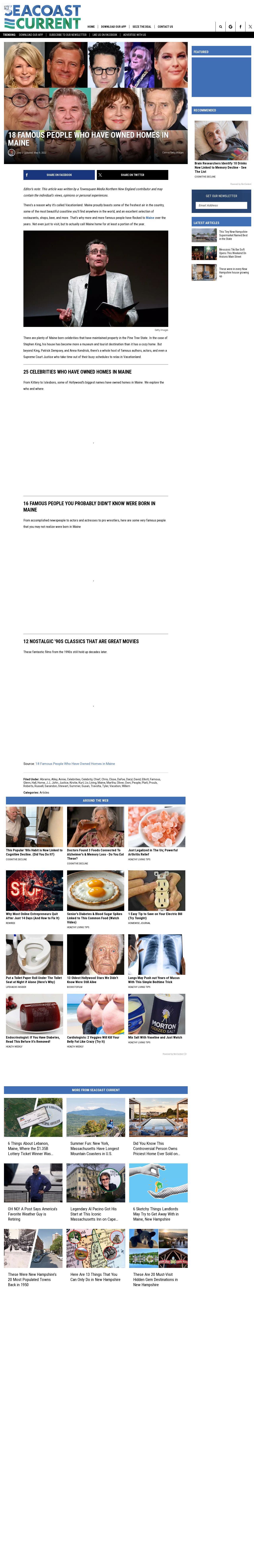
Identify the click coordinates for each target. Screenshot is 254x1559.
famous (155, 779)
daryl (129, 779)
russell (39, 786)
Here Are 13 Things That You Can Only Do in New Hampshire (95, 1277)
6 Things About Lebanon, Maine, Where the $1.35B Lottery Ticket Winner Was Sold (29, 1148)
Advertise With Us (134, 34)
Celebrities (73, 779)
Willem (126, 786)
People (136, 782)
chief (97, 779)
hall (34, 782)
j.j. (48, 782)
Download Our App (31, 34)
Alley (54, 779)
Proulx (153, 782)
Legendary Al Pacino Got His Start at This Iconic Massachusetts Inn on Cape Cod (93, 1214)
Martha (111, 782)
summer (74, 786)
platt (145, 782)
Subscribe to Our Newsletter (68, 34)
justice (63, 782)
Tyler (105, 786)
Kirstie (73, 782)
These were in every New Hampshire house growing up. (234, 272)
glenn (27, 782)
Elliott (145, 779)
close (112, 779)
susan (85, 786)
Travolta (96, 786)
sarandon (51, 786)
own (128, 782)
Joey (19, 152)
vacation (115, 786)
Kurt (81, 782)
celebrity (87, 779)
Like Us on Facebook (105, 34)
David (137, 779)
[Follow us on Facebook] (240, 27)
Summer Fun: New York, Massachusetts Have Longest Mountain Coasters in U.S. (94, 1148)
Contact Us (165, 26)
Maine (150, 218)
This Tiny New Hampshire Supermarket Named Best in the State (233, 235)
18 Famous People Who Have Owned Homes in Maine (75, 764)
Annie (62, 779)
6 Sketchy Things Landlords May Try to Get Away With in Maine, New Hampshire (156, 1213)
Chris (105, 779)
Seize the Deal (142, 26)
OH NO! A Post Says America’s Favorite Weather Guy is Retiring (32, 1213)
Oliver (120, 782)
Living (92, 782)
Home (91, 26)
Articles (44, 792)
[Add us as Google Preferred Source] (230, 27)
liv (86, 782)
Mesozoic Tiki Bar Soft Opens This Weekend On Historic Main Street (232, 253)
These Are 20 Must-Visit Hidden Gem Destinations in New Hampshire (155, 1279)
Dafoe (121, 779)
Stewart (63, 786)
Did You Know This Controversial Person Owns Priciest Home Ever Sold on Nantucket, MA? (155, 1148)
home (41, 782)
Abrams (45, 779)
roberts (28, 786)
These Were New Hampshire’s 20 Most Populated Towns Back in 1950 (32, 1279)
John (55, 782)
